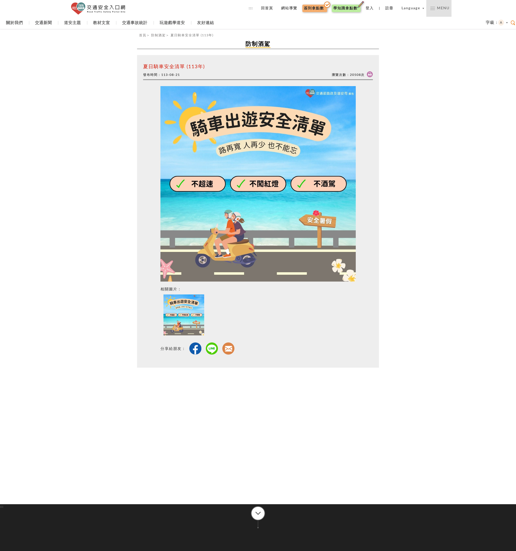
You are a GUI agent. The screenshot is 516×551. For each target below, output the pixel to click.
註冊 (389, 8)
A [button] (501, 22)
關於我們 (14, 23)
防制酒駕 (158, 35)
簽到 (314, 8)
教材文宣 (101, 23)
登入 (370, 8)
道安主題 (72, 23)
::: (251, 8)
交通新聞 (43, 23)
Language (411, 8)
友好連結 (205, 23)
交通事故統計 (135, 23)
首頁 (142, 35)
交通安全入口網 (100, 8)
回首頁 (267, 8)
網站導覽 (289, 8)
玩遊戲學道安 (172, 23)
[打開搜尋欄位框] (513, 22)
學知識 (345, 8)
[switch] (439, 8)
